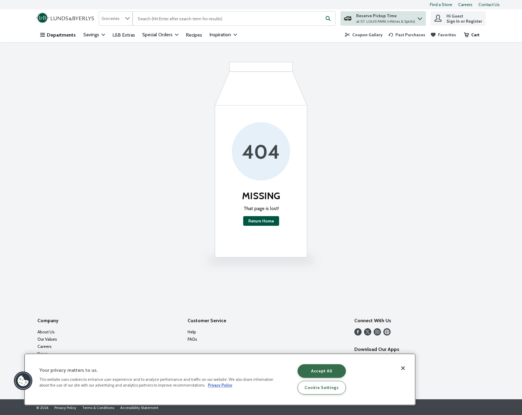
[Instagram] (377, 334)
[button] (419, 17)
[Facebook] (358, 334)
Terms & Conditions (98, 407)
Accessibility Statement (139, 407)
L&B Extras (123, 35)
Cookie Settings (321, 387)
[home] (66, 18)
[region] (220, 379)
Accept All (321, 371)
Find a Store (441, 4)
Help (192, 332)
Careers (465, 4)
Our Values (47, 339)
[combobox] (116, 18)
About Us (46, 332)
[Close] (403, 368)
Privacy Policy (65, 407)
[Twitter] (367, 334)
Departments (61, 35)
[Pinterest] (387, 334)
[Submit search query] (328, 18)
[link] (363, 34)
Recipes (194, 35)
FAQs (192, 339)
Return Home (261, 221)
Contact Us (489, 4)
